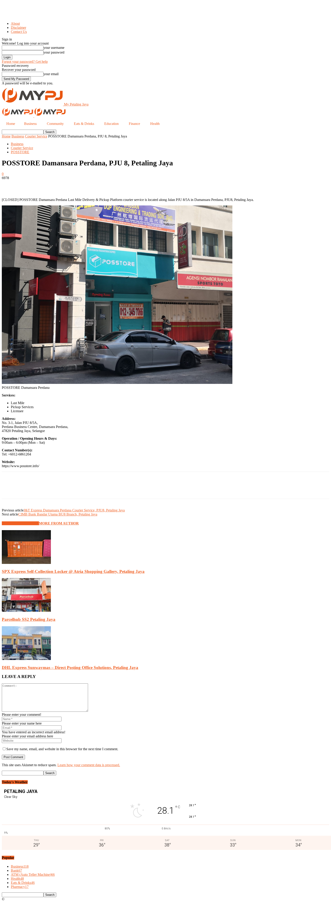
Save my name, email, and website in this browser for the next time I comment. (62, 749)
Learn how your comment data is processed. (88, 765)
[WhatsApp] (57, 184)
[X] (25, 184)
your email (51, 74)
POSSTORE (20, 152)
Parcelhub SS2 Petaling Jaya (28, 619)
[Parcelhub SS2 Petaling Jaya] (26, 611)
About (15, 23)
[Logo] (18, 116)
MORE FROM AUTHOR (59, 523)
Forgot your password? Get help (25, 61)
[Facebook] (9, 184)
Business (17, 136)
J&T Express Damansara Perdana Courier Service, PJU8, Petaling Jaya (74, 510)
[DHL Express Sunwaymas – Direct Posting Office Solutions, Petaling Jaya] (26, 659)
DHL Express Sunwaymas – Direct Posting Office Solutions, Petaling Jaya (70, 667)
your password (53, 52)
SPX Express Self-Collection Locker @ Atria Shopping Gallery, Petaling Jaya (73, 571)
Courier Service (36, 136)
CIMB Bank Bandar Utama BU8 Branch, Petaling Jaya (57, 514)
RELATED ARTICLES (20, 523)
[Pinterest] (41, 184)
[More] (74, 184)
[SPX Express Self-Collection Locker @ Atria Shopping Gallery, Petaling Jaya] (26, 563)
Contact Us (19, 32)
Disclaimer (18, 27)
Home (6, 136)
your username (53, 48)
